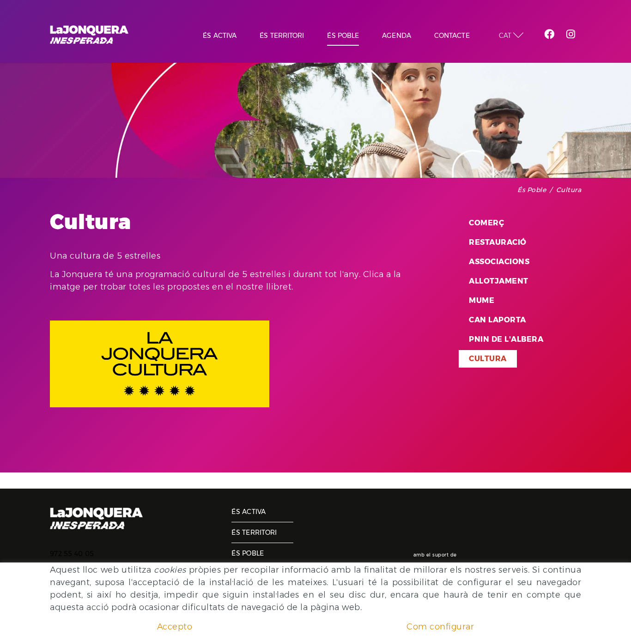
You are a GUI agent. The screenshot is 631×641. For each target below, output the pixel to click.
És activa (248, 512)
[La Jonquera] (89, 34)
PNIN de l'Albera (506, 339)
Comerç (486, 222)
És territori (254, 532)
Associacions (499, 261)
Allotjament (498, 281)
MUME (481, 300)
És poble (531, 190)
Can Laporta (497, 319)
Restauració (498, 242)
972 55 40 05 (72, 554)
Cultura (488, 358)
